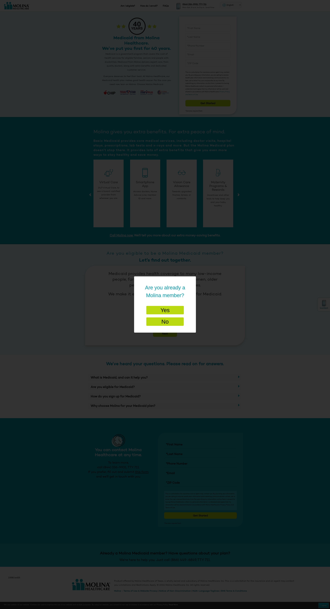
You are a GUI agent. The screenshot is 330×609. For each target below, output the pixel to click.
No (165, 321)
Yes (165, 310)
